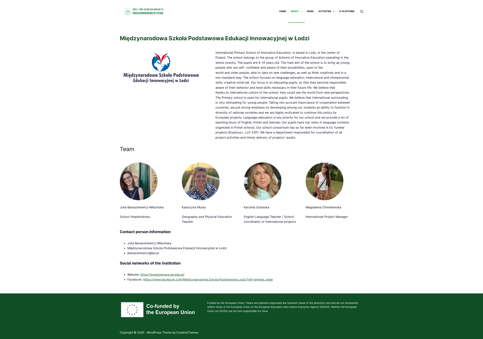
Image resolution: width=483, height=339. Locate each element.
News (310, 11)
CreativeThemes (187, 332)
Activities (324, 11)
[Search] (361, 11)
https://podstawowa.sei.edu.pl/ (162, 274)
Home (282, 11)
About (295, 11)
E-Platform (346, 11)
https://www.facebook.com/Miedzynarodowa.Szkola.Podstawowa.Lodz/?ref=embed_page (208, 279)
